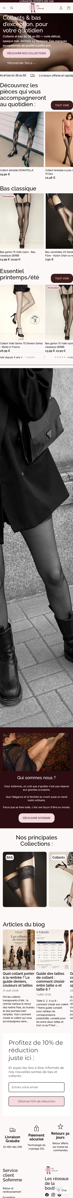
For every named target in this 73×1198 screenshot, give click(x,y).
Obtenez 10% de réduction (36, 1101)
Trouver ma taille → (21, 63)
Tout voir (62, 105)
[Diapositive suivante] (66, 145)
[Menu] (4, 8)
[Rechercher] (12, 8)
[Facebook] (47, 1195)
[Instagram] (53, 1195)
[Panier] (69, 8)
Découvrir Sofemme (36, 817)
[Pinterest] (59, 1195)
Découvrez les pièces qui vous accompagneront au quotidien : (23, 94)
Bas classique (18, 188)
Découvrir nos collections (26, 53)
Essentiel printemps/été (19, 274)
